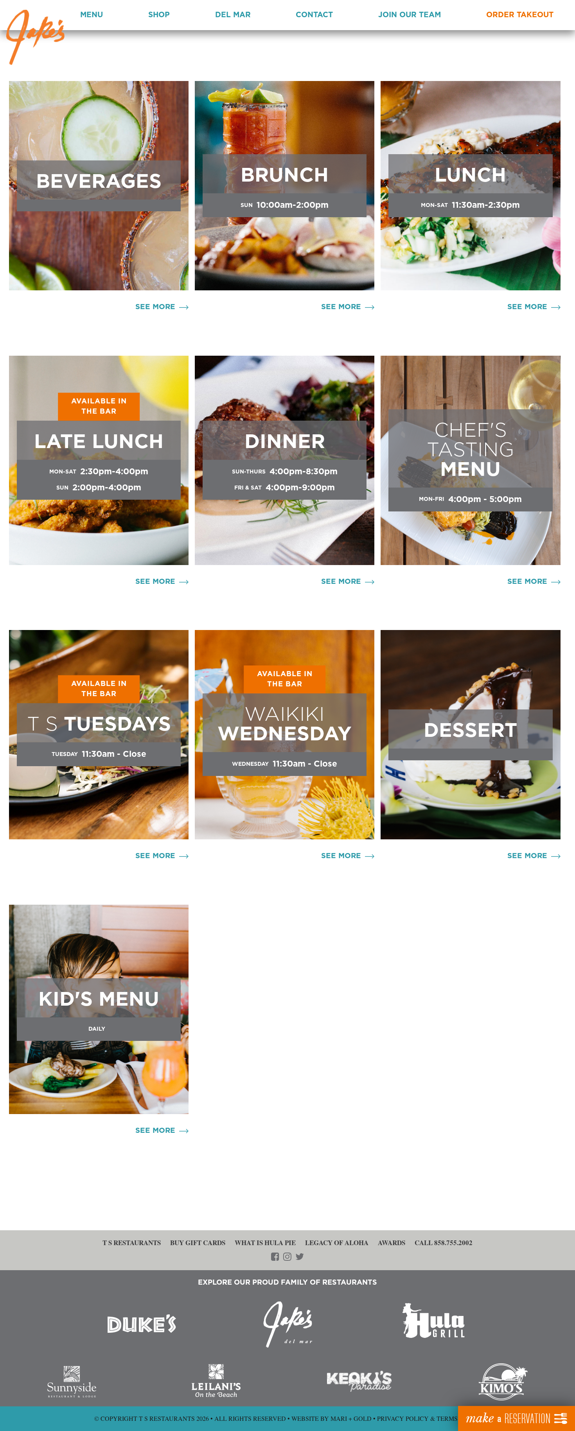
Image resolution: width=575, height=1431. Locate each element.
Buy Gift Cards (197, 1242)
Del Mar (233, 15)
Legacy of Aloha (336, 1242)
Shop (159, 15)
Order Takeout (519, 15)
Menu (91, 15)
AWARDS (391, 1242)
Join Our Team (409, 15)
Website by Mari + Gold (331, 1418)
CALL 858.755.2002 (444, 1242)
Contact (314, 15)
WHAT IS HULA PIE (265, 1242)
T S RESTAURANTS (131, 1242)
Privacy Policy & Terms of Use (429, 1418)
